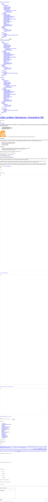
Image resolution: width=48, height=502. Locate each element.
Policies (3, 433)
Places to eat (4, 432)
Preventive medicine (11, 451)
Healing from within (28, 447)
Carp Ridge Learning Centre (6, 424)
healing (23, 447)
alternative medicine (8, 446)
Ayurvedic (24, 446)
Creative (3, 425)
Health (3, 430)
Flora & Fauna (4, 428)
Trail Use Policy (3, 475)
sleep (21, 451)
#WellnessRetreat (3, 446)
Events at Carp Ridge (5, 427)
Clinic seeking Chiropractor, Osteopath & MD (22, 117)
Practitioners (4, 434)
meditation (35, 449)
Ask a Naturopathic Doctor (15, 446)
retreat (18, 451)
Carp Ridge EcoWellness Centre (32, 446)
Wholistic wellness (38, 451)
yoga (45, 451)
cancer (26, 446)
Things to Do (4, 435)
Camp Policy (3, 471)
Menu (3, 431)
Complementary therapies (42, 446)
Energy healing (12, 447)
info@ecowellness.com (6, 155)
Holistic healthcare (41, 447)
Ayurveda (21, 446)
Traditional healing (28, 451)
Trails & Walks (4, 436)
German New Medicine (18, 447)
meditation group (42, 449)
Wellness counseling (33, 451)
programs (15, 451)
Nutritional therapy (5, 451)
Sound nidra (24, 451)
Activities (3, 423)
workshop (42, 451)
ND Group (1, 451)
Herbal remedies (37, 447)
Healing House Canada (5, 429)
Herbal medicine (33, 447)
